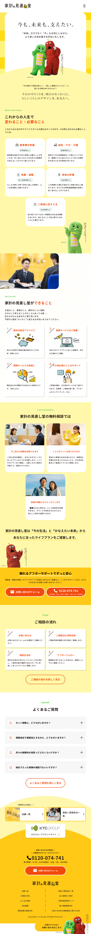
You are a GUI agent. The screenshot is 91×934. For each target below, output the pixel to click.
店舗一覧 (25, 891)
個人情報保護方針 (66, 906)
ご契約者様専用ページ (66, 901)
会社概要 (25, 906)
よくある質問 (25, 901)
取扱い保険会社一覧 (65, 891)
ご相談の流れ (25, 896)
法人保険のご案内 (66, 896)
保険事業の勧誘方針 (25, 911)
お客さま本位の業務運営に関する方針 (66, 911)
